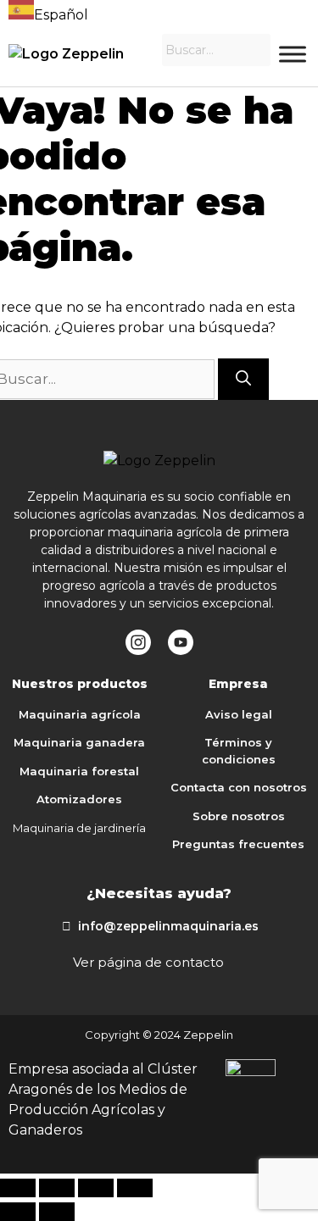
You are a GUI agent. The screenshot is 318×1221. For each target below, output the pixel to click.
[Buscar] (243, 379)
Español (61, 15)
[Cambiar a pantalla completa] (96, 1188)
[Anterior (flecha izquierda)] (18, 1211)
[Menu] (292, 54)
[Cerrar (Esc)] (18, 1188)
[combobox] (48, 12)
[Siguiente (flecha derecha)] (57, 1211)
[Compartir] (57, 1188)
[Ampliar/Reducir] (135, 1188)
